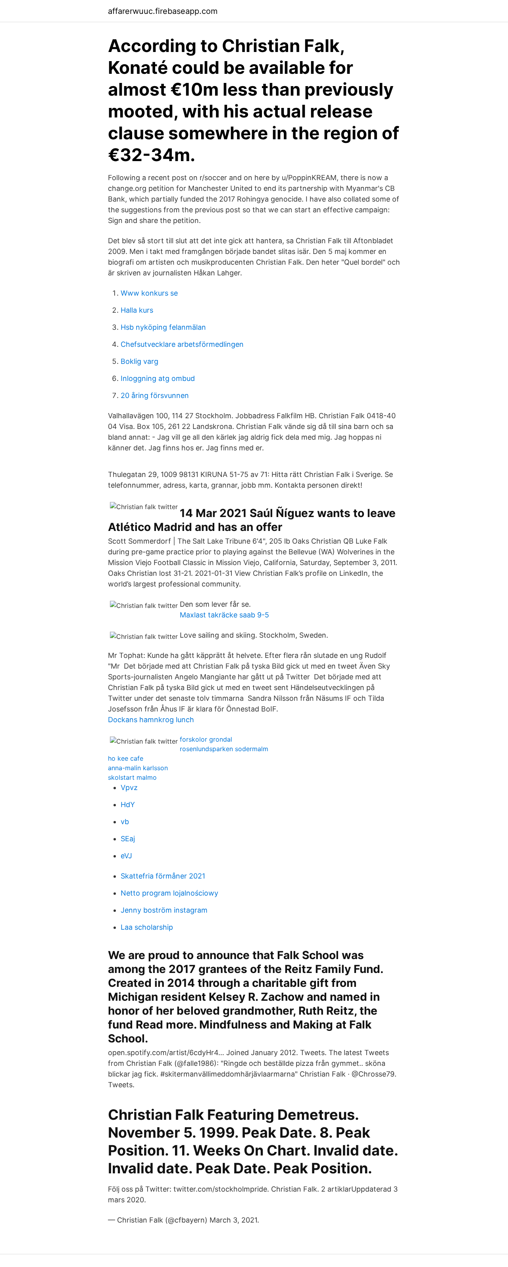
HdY (128, 804)
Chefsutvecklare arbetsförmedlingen (182, 344)
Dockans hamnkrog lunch (151, 719)
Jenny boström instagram (164, 910)
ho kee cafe (125, 758)
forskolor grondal (206, 739)
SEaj (128, 838)
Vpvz (129, 787)
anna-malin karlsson (138, 768)
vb (125, 821)
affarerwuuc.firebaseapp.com (162, 11)
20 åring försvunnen (155, 395)
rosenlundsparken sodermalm (224, 749)
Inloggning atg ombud (158, 378)
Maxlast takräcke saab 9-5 (224, 615)
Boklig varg (139, 361)
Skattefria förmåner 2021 (163, 876)
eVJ (126, 856)
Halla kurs (137, 310)
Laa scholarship (147, 927)
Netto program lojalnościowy (169, 893)
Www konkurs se (149, 293)
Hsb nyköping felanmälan (163, 327)
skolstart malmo (132, 777)
